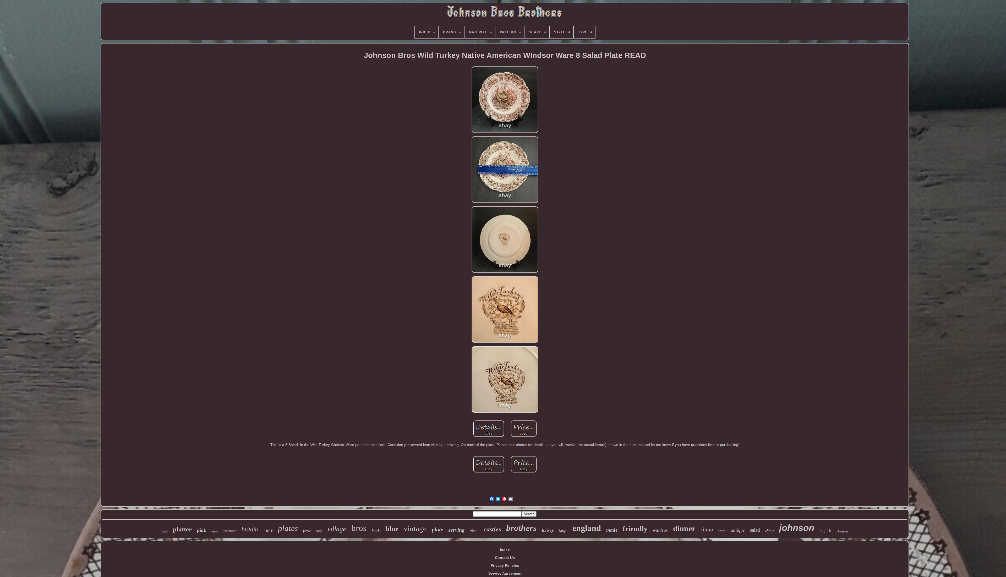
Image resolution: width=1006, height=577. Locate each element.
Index (505, 550)
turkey (548, 530)
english (825, 531)
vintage (415, 528)
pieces (307, 531)
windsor (660, 530)
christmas (842, 531)
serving (456, 530)
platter (182, 529)
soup (319, 531)
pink (201, 530)
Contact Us (505, 558)
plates (288, 528)
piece (474, 530)
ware (721, 531)
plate (437, 529)
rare (268, 531)
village (336, 529)
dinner (684, 528)
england (586, 528)
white (214, 531)
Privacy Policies (505, 565)
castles (492, 529)
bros (359, 528)
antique (738, 530)
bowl (165, 531)
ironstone (229, 531)
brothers (521, 528)
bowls (376, 531)
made (611, 530)
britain (250, 529)
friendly (635, 529)
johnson (796, 527)
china (707, 529)
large (563, 530)
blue (391, 529)
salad (755, 530)
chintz (769, 531)
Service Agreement (505, 573)
